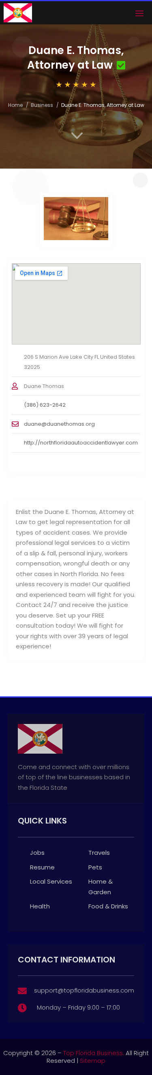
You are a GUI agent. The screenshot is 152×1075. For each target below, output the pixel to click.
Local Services (51, 881)
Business (42, 105)
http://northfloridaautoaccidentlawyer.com (81, 442)
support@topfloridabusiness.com (84, 990)
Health (40, 906)
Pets (95, 867)
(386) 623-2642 (45, 405)
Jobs (37, 852)
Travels (99, 852)
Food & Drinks (108, 906)
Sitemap (92, 1060)
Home (15, 105)
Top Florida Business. (93, 1053)
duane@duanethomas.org (59, 424)
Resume (42, 867)
